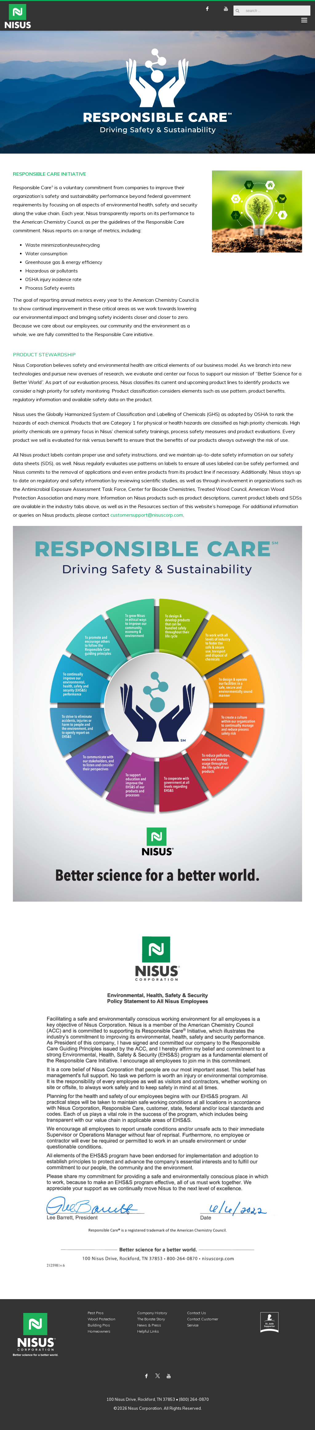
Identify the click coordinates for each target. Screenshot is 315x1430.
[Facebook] (207, 8)
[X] (216, 8)
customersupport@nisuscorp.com (146, 515)
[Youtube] (225, 8)
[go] (237, 11)
